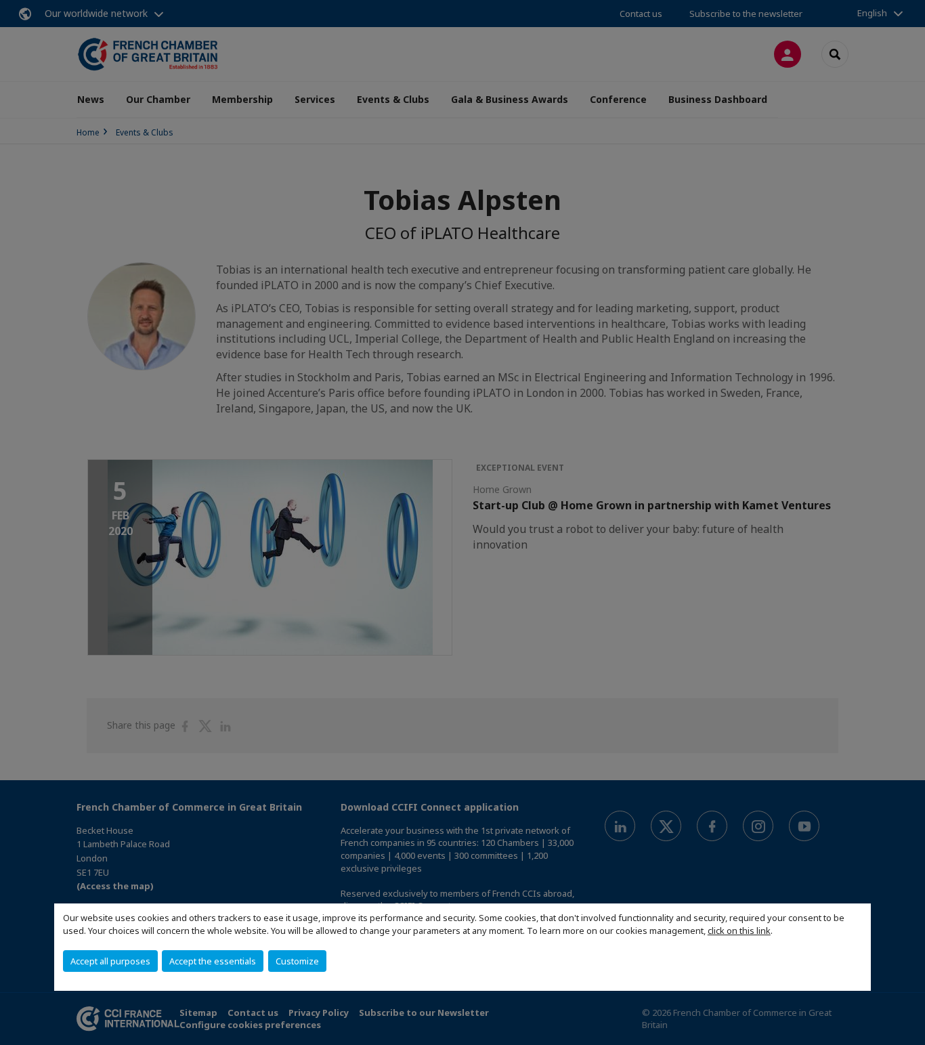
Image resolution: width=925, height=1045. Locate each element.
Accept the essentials (212, 961)
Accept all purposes (110, 961)
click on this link (739, 930)
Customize (297, 961)
